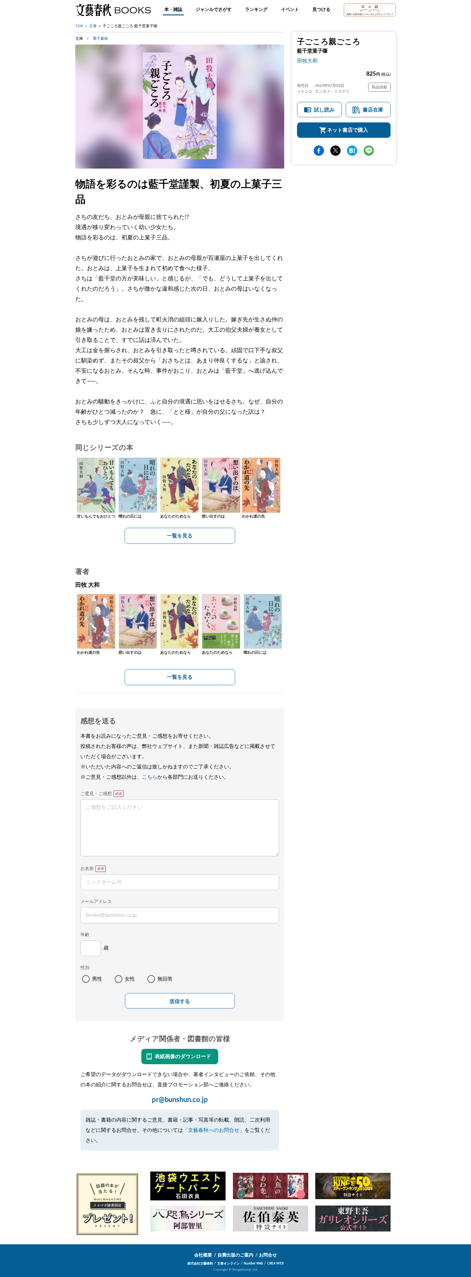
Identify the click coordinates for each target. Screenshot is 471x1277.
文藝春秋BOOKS (113, 10)
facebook (319, 150)
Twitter (335, 150)
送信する (179, 1001)
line (369, 150)
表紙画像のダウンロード (183, 1056)
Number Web (253, 1263)
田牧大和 (307, 60)
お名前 (87, 869)
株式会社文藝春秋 (200, 1263)
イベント (290, 9)
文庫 (93, 26)
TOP (79, 26)
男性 (97, 979)
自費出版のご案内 (235, 1255)
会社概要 (203, 1255)
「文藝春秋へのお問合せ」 (213, 1130)
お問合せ (268, 1255)
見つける (321, 9)
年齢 (84, 935)
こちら (149, 777)
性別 (84, 968)
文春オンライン (228, 1263)
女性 (130, 979)
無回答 (165, 979)
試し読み (324, 109)
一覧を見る (180, 535)
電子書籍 (100, 38)
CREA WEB (275, 1263)
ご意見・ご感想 (96, 794)
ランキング (256, 9)
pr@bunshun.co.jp (180, 1099)
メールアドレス (96, 902)
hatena (352, 150)
